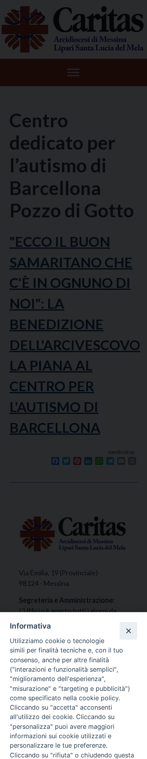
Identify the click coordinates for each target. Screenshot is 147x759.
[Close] (128, 630)
